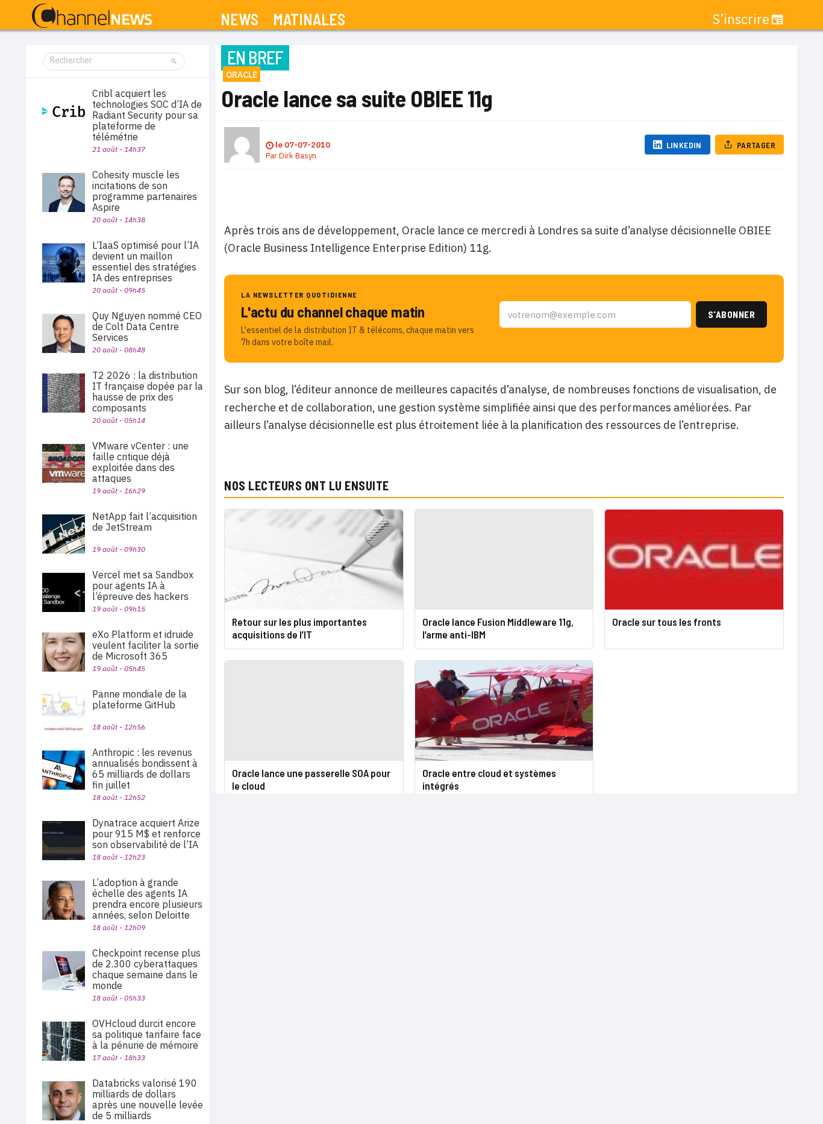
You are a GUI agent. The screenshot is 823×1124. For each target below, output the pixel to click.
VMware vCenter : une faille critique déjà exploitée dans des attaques (140, 462)
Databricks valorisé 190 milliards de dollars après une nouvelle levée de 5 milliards (147, 1099)
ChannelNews (92, 16)
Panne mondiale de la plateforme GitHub (139, 699)
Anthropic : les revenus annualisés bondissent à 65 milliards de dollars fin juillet (145, 768)
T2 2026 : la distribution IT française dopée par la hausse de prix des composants (147, 391)
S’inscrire (741, 19)
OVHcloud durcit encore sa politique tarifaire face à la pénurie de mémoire (146, 1034)
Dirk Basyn (297, 156)
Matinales (309, 19)
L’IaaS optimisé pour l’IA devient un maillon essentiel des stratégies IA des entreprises (145, 261)
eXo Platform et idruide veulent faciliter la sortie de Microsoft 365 (145, 645)
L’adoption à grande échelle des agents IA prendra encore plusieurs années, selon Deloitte (147, 898)
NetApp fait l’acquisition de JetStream (144, 521)
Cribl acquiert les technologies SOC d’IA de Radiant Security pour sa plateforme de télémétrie (147, 115)
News (239, 19)
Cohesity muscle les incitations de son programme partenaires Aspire (144, 191)
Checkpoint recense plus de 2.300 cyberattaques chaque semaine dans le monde (146, 969)
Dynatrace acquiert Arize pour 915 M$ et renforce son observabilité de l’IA (146, 834)
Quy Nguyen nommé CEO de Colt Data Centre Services (147, 326)
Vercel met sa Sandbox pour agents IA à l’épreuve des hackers (142, 585)
